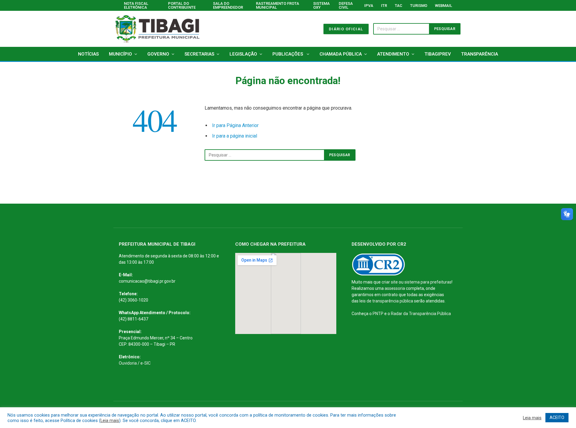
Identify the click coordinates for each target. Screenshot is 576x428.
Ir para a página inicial (234, 136)
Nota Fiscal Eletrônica (136, 5)
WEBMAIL (443, 5)
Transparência (479, 54)
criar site (390, 282)
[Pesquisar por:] (265, 155)
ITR (384, 5)
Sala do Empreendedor (228, 5)
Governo (158, 54)
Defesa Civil (346, 5)
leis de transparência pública (386, 301)
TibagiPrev (437, 54)
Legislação (243, 54)
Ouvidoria (128, 363)
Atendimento (393, 54)
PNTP (378, 313)
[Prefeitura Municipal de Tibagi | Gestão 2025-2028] (158, 29)
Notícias (88, 54)
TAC (398, 5)
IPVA (368, 5)
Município (120, 54)
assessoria (395, 288)
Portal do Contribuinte (182, 5)
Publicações (288, 54)
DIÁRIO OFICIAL (346, 29)
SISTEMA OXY (321, 5)
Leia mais (109, 420)
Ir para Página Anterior (235, 125)
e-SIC (145, 363)
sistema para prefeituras (428, 282)
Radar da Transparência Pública (421, 313)
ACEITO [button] (557, 417)
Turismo (418, 5)
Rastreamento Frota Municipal (277, 5)
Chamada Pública (341, 54)
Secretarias (199, 54)
